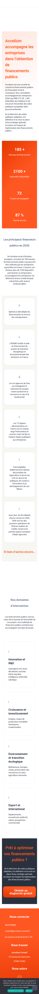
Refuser (29, 991)
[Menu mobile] (35, 3)
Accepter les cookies (15, 991)
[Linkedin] (19, 977)
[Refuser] (34, 987)
